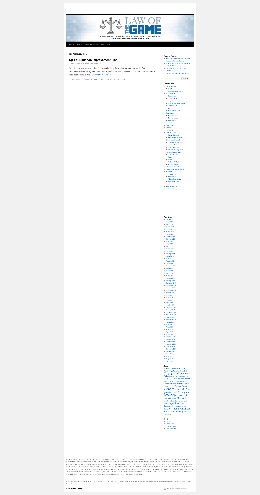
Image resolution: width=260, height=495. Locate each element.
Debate (167, 376)
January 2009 (170, 310)
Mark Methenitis (91, 44)
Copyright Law (173, 154)
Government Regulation (173, 140)
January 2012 (170, 253)
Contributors (105, 44)
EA (184, 376)
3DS (91, 79)
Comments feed (171, 426)
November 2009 (171, 285)
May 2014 (169, 222)
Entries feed (170, 424)
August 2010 (170, 268)
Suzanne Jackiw (173, 115)
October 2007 (170, 346)
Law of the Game (74, 488)
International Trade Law (173, 167)
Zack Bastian (172, 120)
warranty (180, 411)
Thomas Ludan (173, 118)
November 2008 (171, 315)
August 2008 (170, 322)
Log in (168, 421)
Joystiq (169, 394)
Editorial (79, 79)
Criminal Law (170, 123)
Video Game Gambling (175, 137)
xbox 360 (187, 411)
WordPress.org (171, 428)
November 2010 (171, 263)
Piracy (170, 159)
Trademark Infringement (172, 406)
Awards (79, 44)
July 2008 (169, 324)
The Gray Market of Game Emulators (178, 58)
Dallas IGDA (170, 125)
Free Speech (170, 130)
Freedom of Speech (181, 381)
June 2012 (169, 241)
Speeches (179, 403)
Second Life (172, 176)
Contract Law (172, 96)
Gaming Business (182, 386)
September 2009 (171, 290)
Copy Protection (174, 371)
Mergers (174, 398)
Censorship (173, 368)
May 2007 (169, 359)
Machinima (169, 171)
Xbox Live (167, 414)
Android (166, 368)
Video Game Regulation (175, 149)
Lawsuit (178, 395)
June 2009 (169, 297)
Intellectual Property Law (174, 152)
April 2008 (169, 332)
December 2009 (171, 283)
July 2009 (169, 295)
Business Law (170, 93)
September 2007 (171, 349)
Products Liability (173, 147)
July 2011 (169, 258)
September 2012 (171, 239)
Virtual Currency (171, 189)
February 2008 (171, 337)
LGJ (185, 395)
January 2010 (170, 280)
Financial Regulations (175, 145)
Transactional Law (174, 110)
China (179, 368)
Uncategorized (170, 184)
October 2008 (170, 317)
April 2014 (169, 224)
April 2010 (169, 273)
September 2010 (171, 266)
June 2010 (169, 271)
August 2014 (170, 219)
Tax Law (171, 108)
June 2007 (169, 356)
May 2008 (169, 329)
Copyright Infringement (177, 373)
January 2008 (170, 339)
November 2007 (171, 344)
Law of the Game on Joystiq (175, 169)
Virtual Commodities (174, 179)
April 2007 (169, 361)
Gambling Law (171, 132)
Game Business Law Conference (177, 383)
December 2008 (171, 312)
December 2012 (171, 236)
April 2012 (169, 246)
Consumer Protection (175, 142)
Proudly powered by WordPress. (177, 489)
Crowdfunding (173, 98)
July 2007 (169, 354)
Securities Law (173, 106)
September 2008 (171, 319)
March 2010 (170, 275)
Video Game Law (171, 186)
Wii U (109, 79)
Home (71, 44)
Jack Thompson (181, 392)
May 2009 (169, 300)
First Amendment (180, 378)
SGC (185, 401)
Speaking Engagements (175, 91)
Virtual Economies (179, 408)
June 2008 (169, 327)
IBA (188, 389)
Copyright (183, 371)
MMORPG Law (171, 174)
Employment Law (173, 101)
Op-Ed (103, 79)
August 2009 (170, 293)
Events (170, 88)
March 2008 (170, 334)
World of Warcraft (174, 181)
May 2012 (169, 244)
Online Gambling (173, 135)
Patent (170, 157)
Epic (187, 376)
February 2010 (171, 278)
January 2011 (170, 261)
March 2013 (170, 231)
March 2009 (170, 305)
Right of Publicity (173, 162)
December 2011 (171, 256)
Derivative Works (176, 376)
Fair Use (171, 379)
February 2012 (171, 251)
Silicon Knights (169, 403)
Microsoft (181, 398)
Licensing (167, 398)
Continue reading (102, 74)
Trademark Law (173, 164)
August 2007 (170, 351)
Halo (178, 389)
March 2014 (170, 227)
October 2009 (170, 288)
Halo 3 (183, 389)
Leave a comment (118, 79)
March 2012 (170, 249)
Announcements (171, 86)
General (169, 388)
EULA (166, 378)
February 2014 (171, 229)
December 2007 (171, 341)
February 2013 (171, 234)
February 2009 (171, 307)
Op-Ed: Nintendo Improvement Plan (93, 60)
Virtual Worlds (170, 411)
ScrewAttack (179, 401)
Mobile (166, 401)
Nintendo (97, 79)
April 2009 (169, 302)
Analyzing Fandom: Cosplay (175, 61)
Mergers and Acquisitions (176, 103)
